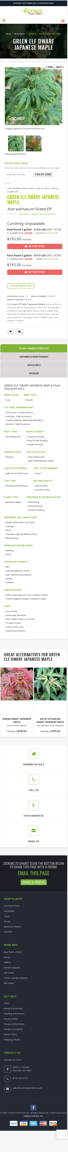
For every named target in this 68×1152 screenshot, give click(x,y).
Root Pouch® (51, 233)
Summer (10, 582)
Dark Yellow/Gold (36, 457)
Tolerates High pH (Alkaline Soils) (21, 534)
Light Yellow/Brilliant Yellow (40, 460)
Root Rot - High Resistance (18, 424)
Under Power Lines (15, 626)
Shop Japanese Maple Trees (20, 188)
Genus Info (33, 365)
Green (38, 473)
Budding (10, 550)
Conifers (8, 931)
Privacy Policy (11, 1018)
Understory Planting (15, 630)
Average (10, 526)
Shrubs (7, 921)
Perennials (9, 910)
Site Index (9, 983)
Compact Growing (35, 436)
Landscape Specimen (16, 615)
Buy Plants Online (13, 951)
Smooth (29, 399)
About (7, 957)
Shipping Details (12, 1039)
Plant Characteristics (33, 348)
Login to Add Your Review (43, 214)
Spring (9, 578)
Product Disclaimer (13, 1029)
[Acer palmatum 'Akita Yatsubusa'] (50, 684)
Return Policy (10, 1034)
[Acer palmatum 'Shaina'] (16, 684)
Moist (8, 530)
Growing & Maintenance (34, 357)
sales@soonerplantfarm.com (27, 1087)
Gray (8, 399)
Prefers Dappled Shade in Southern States (26, 598)
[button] (4, 20)
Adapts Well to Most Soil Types (20, 522)
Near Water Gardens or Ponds (20, 619)
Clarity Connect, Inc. (34, 1115)
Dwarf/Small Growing (37, 440)
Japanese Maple (13, 502)
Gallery (7, 962)
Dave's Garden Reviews (16, 977)
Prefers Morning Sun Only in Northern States (27, 595)
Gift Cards (9, 972)
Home (8, 34)
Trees (7, 916)
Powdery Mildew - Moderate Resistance (24, 420)
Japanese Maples (12, 926)
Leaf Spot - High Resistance (19, 416)
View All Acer (42, 188)
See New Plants (12, 905)
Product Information (14, 1023)
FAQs (6, 1003)
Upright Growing (35, 444)
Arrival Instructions (13, 1008)
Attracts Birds (41, 485)
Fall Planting (33, 502)
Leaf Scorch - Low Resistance (19, 412)
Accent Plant (11, 611)
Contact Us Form (12, 1059)
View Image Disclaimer (15, 153)
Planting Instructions (14, 1013)
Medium (9, 457)
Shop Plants (19, 34)
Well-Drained (12, 538)
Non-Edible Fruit (13, 436)
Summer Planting (36, 509)
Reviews (34, 373)
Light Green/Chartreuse (17, 473)
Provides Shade (13, 623)
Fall (7, 566)
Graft (8, 554)
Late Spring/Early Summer (18, 570)
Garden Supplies (12, 967)
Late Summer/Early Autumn (19, 574)
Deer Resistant (42, 489)
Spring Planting (35, 506)
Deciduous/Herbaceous (17, 485)
